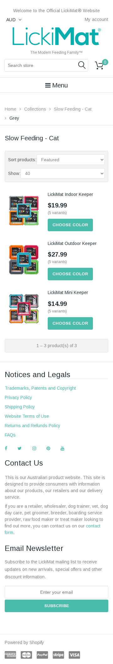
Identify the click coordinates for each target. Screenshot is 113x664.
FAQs (10, 434)
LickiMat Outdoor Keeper (72, 243)
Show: (14, 173)
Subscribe (56, 605)
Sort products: (22, 159)
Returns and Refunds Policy (32, 425)
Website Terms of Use (27, 416)
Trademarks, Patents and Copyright (40, 388)
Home (10, 109)
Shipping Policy (20, 406)
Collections (35, 109)
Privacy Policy (18, 397)
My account (96, 19)
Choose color (70, 224)
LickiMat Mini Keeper (68, 292)
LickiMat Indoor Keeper (70, 194)
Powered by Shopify (24, 642)
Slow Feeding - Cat (73, 109)
